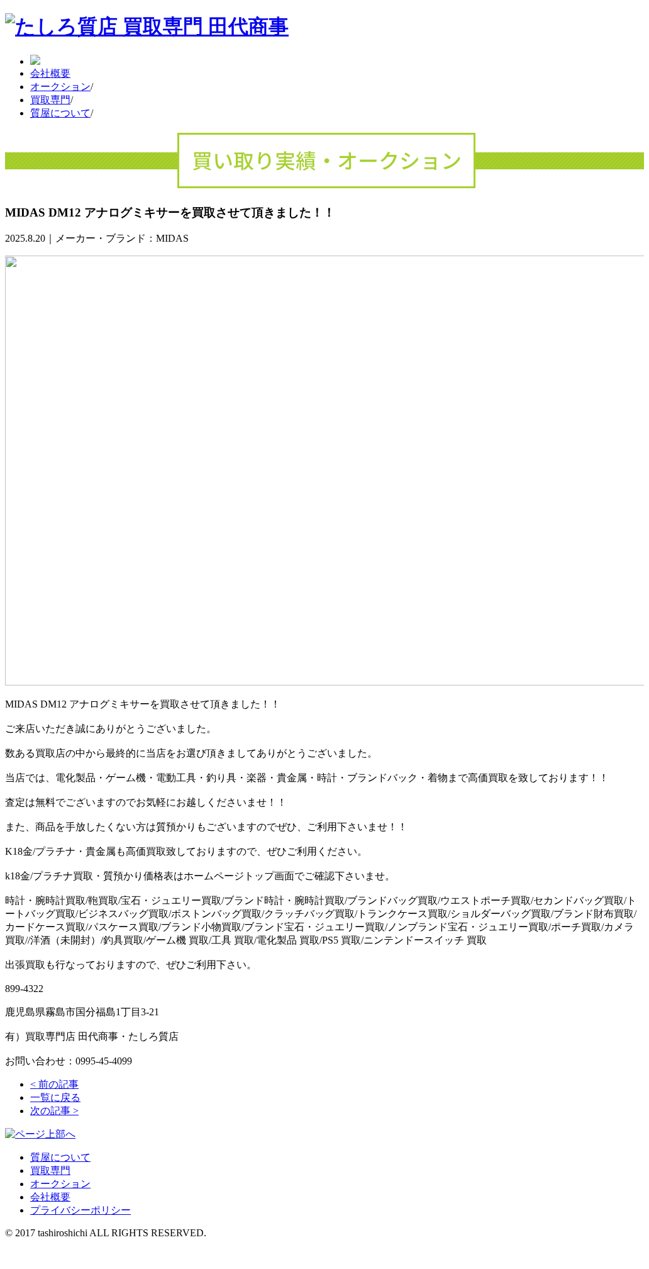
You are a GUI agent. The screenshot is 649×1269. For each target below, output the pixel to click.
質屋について (60, 113)
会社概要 (50, 73)
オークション (60, 86)
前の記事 (54, 1084)
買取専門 (50, 99)
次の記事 (54, 1110)
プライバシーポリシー (80, 1210)
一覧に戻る (55, 1097)
